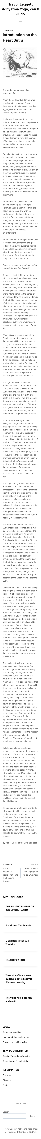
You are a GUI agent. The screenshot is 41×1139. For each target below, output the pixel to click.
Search (6, 1112)
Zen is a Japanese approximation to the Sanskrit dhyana (10, 873)
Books (5, 1085)
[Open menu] (20, 21)
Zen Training (8, 30)
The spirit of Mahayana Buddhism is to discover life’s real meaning (18, 979)
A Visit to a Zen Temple (18, 925)
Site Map (7, 1075)
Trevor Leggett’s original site (15, 1061)
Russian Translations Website (16, 1056)
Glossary (7, 1080)
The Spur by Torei (15, 960)
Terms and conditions (13, 1032)
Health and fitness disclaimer (16, 1037)
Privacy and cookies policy (15, 1042)
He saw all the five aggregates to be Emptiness (30, 870)
